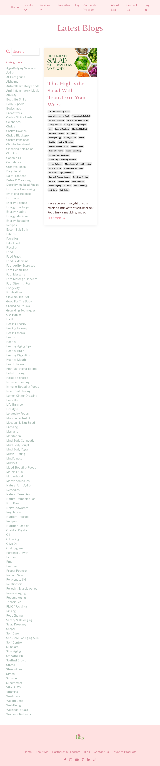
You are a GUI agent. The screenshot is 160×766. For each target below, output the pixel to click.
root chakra (14, 615)
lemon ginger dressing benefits (62, 159)
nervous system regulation (17, 510)
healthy (51, 142)
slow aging (13, 651)
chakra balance (16, 131)
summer (11, 678)
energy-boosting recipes (75, 125)
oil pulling (12, 539)
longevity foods (55, 164)
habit (9, 319)
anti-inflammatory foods (59, 112)
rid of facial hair (17, 606)
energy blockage (17, 207)
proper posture (16, 570)
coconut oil (14, 158)
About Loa (115, 7)
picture (11, 557)
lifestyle (12, 409)
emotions (12, 198)
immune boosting (73, 151)
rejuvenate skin (17, 579)
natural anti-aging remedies (60, 173)
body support (15, 104)
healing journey (16, 328)
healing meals (70, 138)
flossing (11, 247)
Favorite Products (124, 752)
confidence (13, 162)
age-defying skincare (21, 68)
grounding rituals (18, 306)
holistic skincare (55, 151)
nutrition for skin (80, 177)
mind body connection (21, 440)
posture (11, 566)
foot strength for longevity (18, 286)
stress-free (14, 669)
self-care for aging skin (22, 638)
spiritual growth (16, 660)
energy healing (16, 211)
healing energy (54, 138)
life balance (14, 404)
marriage (12, 431)
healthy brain (15, 350)
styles (10, 673)
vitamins (12, 691)
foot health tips (17, 270)
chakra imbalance (18, 139)
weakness (13, 696)
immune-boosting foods (58, 155)
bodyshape (13, 108)
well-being (64, 190)
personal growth (17, 552)
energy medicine (17, 216)
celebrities (13, 122)
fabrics (10, 234)
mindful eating (54, 168)
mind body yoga (17, 449)
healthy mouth (16, 359)
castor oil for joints (19, 117)
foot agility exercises (20, 265)
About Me (41, 752)
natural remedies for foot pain (20, 501)
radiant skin (63, 181)
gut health (72, 133)
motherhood (14, 476)
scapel (10, 629)
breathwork (14, 113)
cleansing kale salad (81, 116)
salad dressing (80, 186)
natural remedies (18, 494)
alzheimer (13, 81)
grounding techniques (21, 310)
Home (15, 7)
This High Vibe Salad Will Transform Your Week (67, 94)
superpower (14, 683)
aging (10, 72)
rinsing (11, 611)
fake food (13, 243)
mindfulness (14, 458)
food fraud (13, 256)
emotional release (18, 193)
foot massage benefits (21, 279)
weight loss (14, 700)
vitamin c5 (13, 687)
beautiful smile (16, 99)
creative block (16, 166)
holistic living (77, 146)
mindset (11, 463)
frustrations (14, 292)
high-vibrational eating (58, 146)
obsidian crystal (17, 530)
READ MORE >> (57, 218)
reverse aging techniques (59, 186)
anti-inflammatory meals (59, 116)
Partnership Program (90, 7)
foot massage (15, 274)
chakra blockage (17, 135)
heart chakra (15, 364)
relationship (14, 584)
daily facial (13, 171)
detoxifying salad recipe (77, 120)
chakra (10, 126)
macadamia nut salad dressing (78, 164)
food (50, 129)
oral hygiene (14, 548)
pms (9, 561)
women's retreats (18, 714)
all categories (15, 77)
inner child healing (18, 391)
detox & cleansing (56, 120)
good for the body (56, 133)
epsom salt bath (17, 229)
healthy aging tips (18, 346)
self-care (52, 190)
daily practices (16, 175)
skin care (12, 647)
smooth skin (14, 656)
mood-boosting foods (73, 168)
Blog (76, 5)
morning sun (14, 472)
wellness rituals (17, 709)
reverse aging (78, 181)
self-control (14, 642)
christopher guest (18, 144)
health (81, 138)
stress (10, 665)
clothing (11, 153)
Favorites (64, 5)
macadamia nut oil (18, 418)
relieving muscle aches (21, 588)
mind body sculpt (17, 445)
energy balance (55, 125)
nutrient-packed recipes (59, 177)
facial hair (13, 238)
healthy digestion (65, 142)
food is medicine (62, 129)
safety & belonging (19, 620)
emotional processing (20, 189)
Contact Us (131, 7)
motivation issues (18, 481)
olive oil (51, 181)
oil (8, 534)
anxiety (11, 95)
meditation (13, 436)
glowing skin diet (79, 129)
